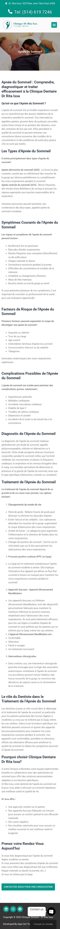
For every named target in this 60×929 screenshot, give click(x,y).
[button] (54, 25)
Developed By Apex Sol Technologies (22, 924)
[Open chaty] (51, 911)
